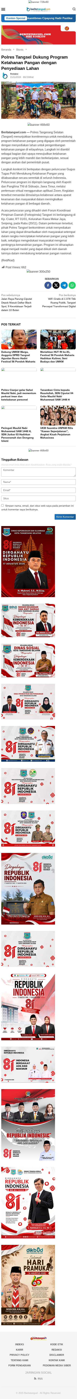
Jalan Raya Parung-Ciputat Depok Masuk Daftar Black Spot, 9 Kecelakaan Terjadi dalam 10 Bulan (16, 303)
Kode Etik (56, 1344)
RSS (40, 1378)
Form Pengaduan (19, 1365)
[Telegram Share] (64, 285)
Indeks (19, 1344)
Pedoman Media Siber (57, 1365)
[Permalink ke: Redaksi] (4, 75)
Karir (19, 1349)
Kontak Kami (57, 1360)
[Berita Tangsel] (38, 9)
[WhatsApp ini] (72, 285)
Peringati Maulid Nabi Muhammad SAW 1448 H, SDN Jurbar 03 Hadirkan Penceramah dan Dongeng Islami (17, 434)
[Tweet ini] (56, 285)
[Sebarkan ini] (48, 285)
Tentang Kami (19, 1360)
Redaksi (57, 1349)
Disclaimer (56, 1355)
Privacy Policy (19, 1355)
